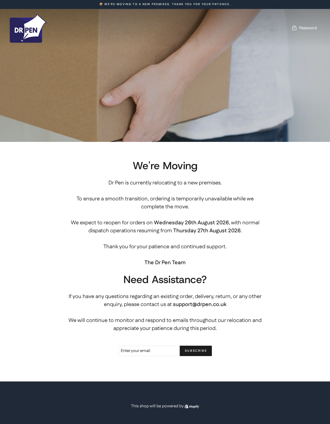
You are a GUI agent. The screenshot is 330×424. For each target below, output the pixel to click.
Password (308, 28)
